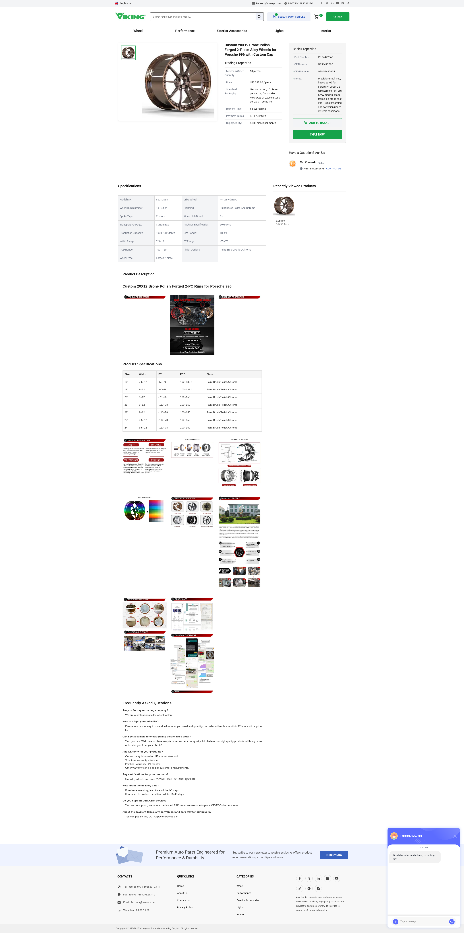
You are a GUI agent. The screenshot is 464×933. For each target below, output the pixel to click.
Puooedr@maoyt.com (268, 3)
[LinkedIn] (318, 878)
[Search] (259, 16)
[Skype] (318, 888)
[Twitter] (327, 4)
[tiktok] (348, 4)
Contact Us (333, 168)
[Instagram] (342, 4)
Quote (338, 17)
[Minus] (455, 836)
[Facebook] (321, 4)
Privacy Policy (185, 907)
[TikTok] (299, 888)
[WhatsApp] (309, 888)
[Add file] (395, 922)
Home (180, 886)
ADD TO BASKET (320, 123)
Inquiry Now (334, 855)
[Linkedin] (332, 4)
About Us (182, 893)
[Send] (452, 922)
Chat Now (317, 134)
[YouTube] (336, 878)
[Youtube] (337, 4)
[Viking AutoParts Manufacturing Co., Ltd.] (130, 19)
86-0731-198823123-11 (147, 886)
